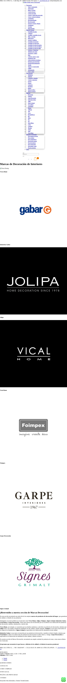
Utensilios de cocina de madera (35, 45)
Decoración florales (32, 20)
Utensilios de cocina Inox (33, 43)
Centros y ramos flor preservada (35, 15)
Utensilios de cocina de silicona (35, 46)
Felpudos (30, 76)
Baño (29, 55)
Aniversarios (31, 8)
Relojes (29, 88)
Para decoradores (32, 143)
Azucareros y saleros (32, 53)
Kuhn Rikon (31, 123)
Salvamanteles (31, 70)
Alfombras (30, 75)
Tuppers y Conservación (33, 66)
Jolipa (29, 101)
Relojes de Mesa (31, 90)
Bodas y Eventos (31, 10)
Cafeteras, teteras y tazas (33, 56)
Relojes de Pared (31, 91)
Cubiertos (30, 33)
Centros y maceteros (32, 80)
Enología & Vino (32, 58)
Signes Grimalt (31, 103)
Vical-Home (30, 106)
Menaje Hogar (30, 30)
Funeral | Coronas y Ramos (34, 23)
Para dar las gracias (32, 141)
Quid (29, 131)
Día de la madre (31, 22)
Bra (29, 116)
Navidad (30, 27)
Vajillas (29, 68)
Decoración (29, 73)
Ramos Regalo (31, 28)
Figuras (29, 83)
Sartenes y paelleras (32, 40)
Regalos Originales (31, 134)
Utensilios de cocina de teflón (34, 48)
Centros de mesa (31, 12)
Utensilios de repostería (33, 41)
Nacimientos (31, 25)
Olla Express (31, 38)
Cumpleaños (31, 18)
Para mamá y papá (32, 146)
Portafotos (30, 86)
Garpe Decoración (32, 98)
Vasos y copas (31, 71)
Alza (29, 111)
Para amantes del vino (33, 136)
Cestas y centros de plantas (34, 17)
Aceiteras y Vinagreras (33, 50)
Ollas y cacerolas (31, 36)
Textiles (29, 65)
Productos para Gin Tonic (34, 61)
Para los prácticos (32, 148)
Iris (29, 121)
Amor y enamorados (32, 7)
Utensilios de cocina (32, 31)
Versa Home (30, 104)
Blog (27, 149)
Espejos (29, 81)
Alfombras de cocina (32, 51)
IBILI (29, 118)
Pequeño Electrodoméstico (34, 63)
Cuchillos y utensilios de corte (34, 35)
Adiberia (30, 109)
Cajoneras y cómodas (33, 78)
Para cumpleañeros (32, 139)
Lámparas (30, 85)
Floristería (29, 5)
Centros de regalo (32, 13)
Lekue (29, 124)
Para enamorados (32, 144)
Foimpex (30, 96)
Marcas (28, 93)
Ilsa (29, 119)
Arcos (29, 113)
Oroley (29, 129)
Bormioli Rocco (31, 114)
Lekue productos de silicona (34, 60)
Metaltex (30, 128)
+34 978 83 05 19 (44, 0)
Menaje (29, 108)
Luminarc (30, 126)
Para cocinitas (31, 138)
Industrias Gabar (32, 99)
